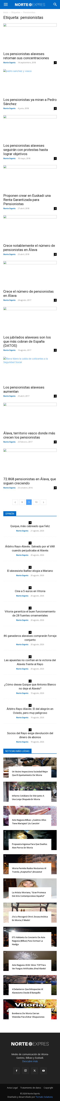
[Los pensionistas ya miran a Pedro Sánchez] (30, 82)
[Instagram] (25, 1070)
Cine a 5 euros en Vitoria (30, 591)
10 (36, 502)
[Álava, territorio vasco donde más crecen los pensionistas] (30, 416)
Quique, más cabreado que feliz (30, 526)
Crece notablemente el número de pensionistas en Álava (29, 248)
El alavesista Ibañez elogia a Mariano (30, 570)
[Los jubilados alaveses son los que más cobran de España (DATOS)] (30, 320)
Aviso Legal (12, 1087)
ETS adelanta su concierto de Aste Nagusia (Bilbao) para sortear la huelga (28, 941)
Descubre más (30, 1061)
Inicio (5, 12)
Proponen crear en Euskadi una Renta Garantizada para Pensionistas (27, 200)
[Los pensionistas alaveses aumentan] (30, 370)
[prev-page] (15, 502)
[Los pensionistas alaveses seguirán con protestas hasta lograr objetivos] (30, 128)
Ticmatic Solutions (44, 1096)
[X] (34, 1070)
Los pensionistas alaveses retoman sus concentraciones (26, 56)
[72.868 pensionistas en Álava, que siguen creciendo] (30, 462)
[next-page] (43, 502)
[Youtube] (43, 1070)
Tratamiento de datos (30, 1087)
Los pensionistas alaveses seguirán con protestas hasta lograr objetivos (25, 150)
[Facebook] (16, 1070)
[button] (5, 4)
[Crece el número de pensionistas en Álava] (30, 274)
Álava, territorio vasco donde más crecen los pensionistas (29, 435)
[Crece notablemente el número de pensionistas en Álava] (30, 228)
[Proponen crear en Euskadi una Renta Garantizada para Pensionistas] (30, 178)
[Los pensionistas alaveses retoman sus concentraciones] (30, 36)
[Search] (55, 4)
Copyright (48, 1087)
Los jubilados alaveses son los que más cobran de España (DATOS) (27, 341)
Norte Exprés (9, 62)
